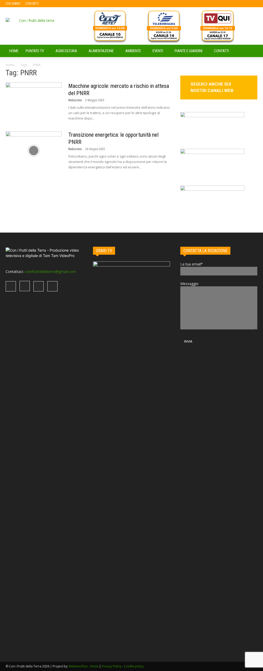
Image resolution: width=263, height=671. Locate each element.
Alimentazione (101, 51)
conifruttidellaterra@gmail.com (50, 271)
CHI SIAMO (13, 3)
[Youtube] (76, 3)
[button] (251, 51)
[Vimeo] (68, 3)
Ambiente (133, 51)
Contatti (221, 51)
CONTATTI (32, 3)
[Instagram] (59, 3)
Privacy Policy (111, 666)
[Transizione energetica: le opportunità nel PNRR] (34, 150)
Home (10, 65)
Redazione (75, 100)
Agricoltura (66, 51)
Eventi (158, 51)
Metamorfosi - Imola (83, 666)
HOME (13, 51)
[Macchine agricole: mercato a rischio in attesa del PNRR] (34, 101)
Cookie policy (134, 666)
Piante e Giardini (188, 51)
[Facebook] (51, 3)
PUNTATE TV (35, 51)
